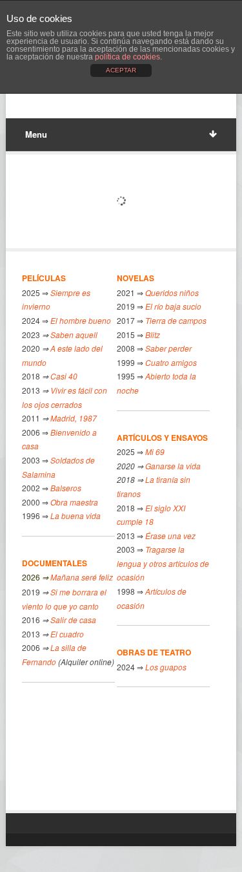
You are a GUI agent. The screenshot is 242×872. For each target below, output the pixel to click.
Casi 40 (63, 375)
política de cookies (127, 56)
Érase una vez (170, 535)
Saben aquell (73, 334)
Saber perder (167, 348)
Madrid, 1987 (73, 417)
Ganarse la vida (173, 465)
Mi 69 (155, 451)
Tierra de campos (176, 320)
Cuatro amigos (171, 362)
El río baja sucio (173, 306)
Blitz (152, 334)
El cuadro (67, 633)
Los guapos (166, 666)
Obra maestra (74, 501)
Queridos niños (172, 292)
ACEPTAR (121, 70)
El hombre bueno (80, 320)
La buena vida (75, 515)
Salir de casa (72, 619)
